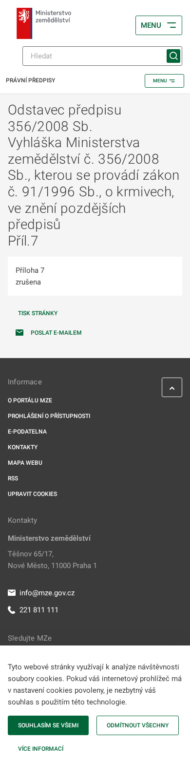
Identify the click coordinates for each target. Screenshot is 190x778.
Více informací (40, 748)
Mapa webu (25, 462)
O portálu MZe (30, 400)
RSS (13, 478)
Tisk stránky (37, 313)
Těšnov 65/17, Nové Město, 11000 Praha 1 (52, 560)
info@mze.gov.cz (47, 592)
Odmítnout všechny (138, 725)
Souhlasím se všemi (48, 725)
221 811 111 (38, 610)
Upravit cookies (32, 494)
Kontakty (23, 447)
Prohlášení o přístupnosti (49, 416)
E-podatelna (27, 431)
